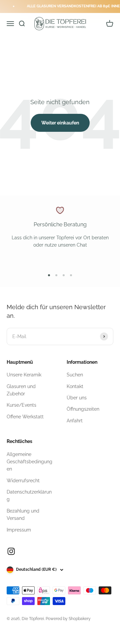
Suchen (75, 374)
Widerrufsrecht (23, 480)
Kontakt (75, 386)
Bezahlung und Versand (23, 514)
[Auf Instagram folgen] (11, 551)
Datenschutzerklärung (29, 495)
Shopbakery (80, 618)
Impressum (19, 529)
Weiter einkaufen (60, 122)
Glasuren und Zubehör (21, 390)
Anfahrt (75, 420)
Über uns (77, 397)
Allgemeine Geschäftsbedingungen (29, 462)
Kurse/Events (21, 405)
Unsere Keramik (24, 374)
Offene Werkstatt (25, 416)
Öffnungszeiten (83, 409)
